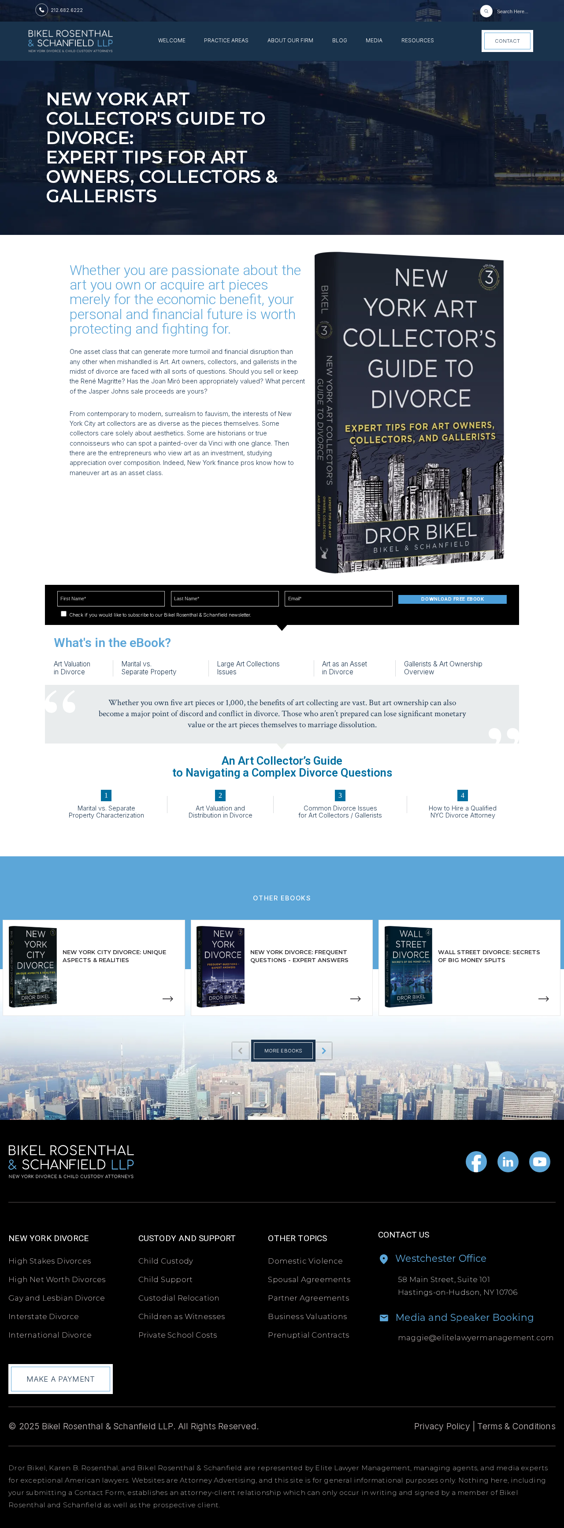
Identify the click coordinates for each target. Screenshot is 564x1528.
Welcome (172, 41)
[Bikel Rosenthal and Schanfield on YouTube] (539, 1161)
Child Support (165, 1279)
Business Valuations (307, 1316)
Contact (507, 41)
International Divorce (50, 1335)
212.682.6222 (67, 10)
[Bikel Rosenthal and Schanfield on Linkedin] (508, 1161)
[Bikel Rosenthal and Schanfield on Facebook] (476, 1161)
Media (374, 41)
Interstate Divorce (43, 1316)
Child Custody (165, 1261)
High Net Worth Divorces (57, 1279)
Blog (339, 41)
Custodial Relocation (179, 1298)
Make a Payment (60, 1379)
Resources (417, 41)
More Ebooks (283, 1051)
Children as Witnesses (182, 1316)
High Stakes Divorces (49, 1261)
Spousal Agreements (309, 1279)
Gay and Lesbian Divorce (56, 1298)
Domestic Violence (305, 1261)
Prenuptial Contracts (308, 1335)
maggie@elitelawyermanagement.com (476, 1337)
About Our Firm (290, 41)
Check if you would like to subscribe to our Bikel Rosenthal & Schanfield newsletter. (159, 615)
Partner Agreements (308, 1298)
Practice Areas (226, 41)
